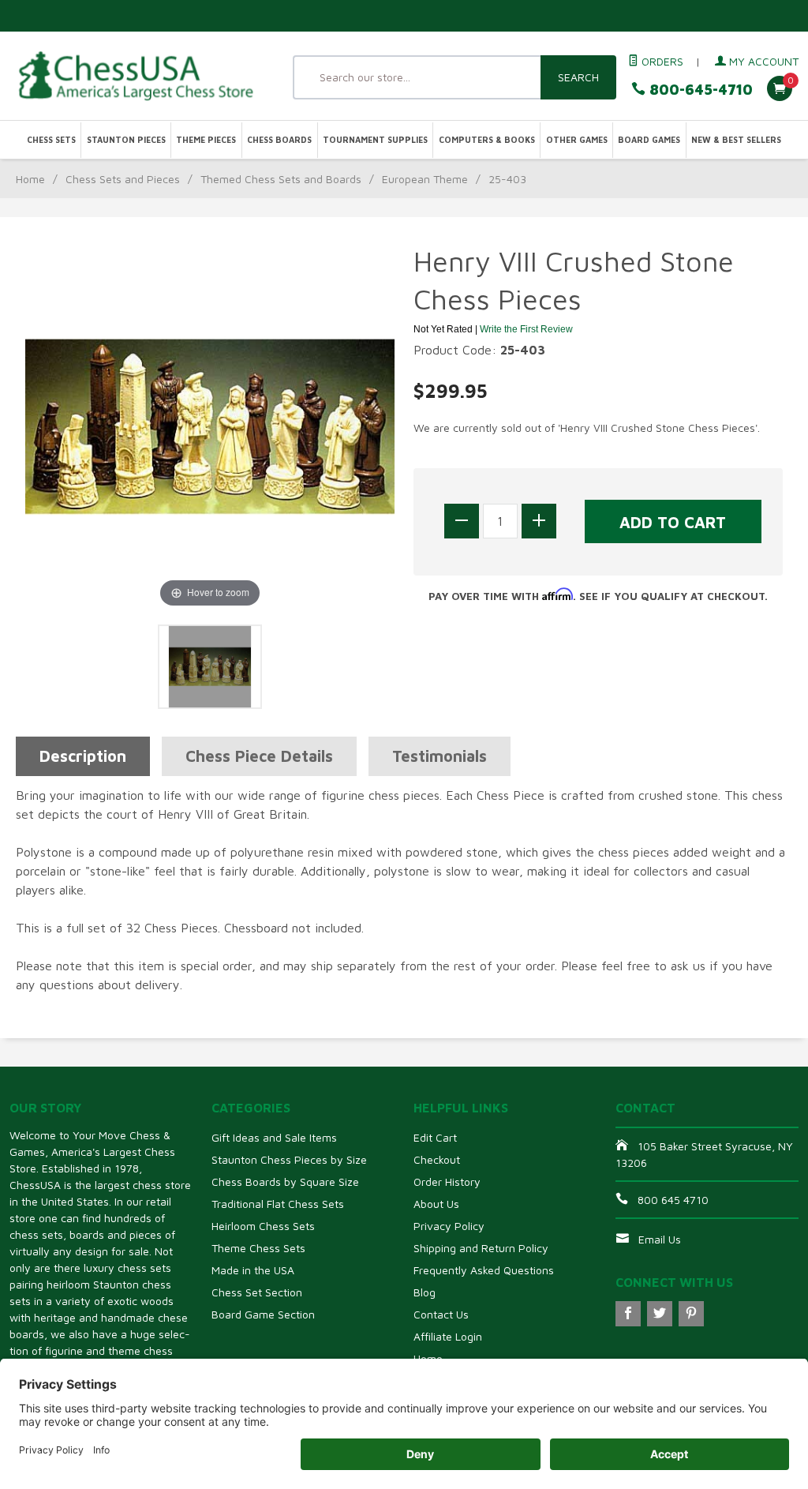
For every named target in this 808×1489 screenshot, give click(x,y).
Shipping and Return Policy (480, 1248)
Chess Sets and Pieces (122, 179)
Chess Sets (51, 139)
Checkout (436, 1159)
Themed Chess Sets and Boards (280, 179)
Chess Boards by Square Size (285, 1181)
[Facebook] (628, 1313)
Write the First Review (526, 329)
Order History (447, 1181)
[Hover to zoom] (210, 425)
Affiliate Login (447, 1336)
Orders (660, 61)
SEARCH (578, 77)
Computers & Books (487, 139)
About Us (436, 1203)
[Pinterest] (691, 1313)
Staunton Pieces (126, 139)
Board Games (649, 139)
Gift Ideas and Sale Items (274, 1137)
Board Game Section (263, 1314)
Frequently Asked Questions (483, 1270)
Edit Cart (435, 1137)
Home (30, 179)
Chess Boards (279, 139)
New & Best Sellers (736, 139)
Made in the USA (252, 1270)
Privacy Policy (448, 1225)
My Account (762, 61)
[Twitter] (659, 1313)
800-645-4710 (699, 89)
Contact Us (441, 1314)
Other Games (577, 139)
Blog (424, 1292)
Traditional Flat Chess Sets (277, 1203)
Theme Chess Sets (258, 1248)
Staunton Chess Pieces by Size (289, 1159)
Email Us (659, 1239)
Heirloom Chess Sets (263, 1225)
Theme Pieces (206, 139)
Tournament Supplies (375, 139)
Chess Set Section (256, 1292)
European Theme (425, 179)
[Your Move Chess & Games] (134, 75)
